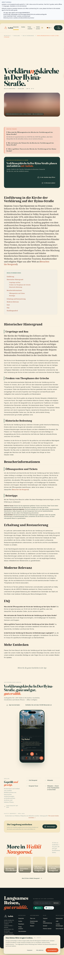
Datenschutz (59, 918)
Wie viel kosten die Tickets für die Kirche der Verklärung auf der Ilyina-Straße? (30, 144)
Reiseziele (16, 27)
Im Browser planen (49, 183)
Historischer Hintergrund (15, 279)
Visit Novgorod (33, 780)
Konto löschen (59, 928)
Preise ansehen (30, 27)
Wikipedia (50, 780)
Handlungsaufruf (12, 311)
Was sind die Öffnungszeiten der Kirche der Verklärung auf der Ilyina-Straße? (29, 133)
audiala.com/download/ (23, 16)
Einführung (10, 277)
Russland (17, 35)
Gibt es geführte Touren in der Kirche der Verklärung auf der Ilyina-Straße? (31, 150)
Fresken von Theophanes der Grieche (19, 285)
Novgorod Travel (33, 786)
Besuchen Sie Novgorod (20, 489)
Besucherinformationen (14, 290)
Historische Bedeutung (15, 287)
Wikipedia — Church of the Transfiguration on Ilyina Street (53, 787)
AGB (57, 921)
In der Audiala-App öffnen (47, 177)
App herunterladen (14, 705)
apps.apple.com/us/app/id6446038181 (19, 12)
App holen (59, 27)
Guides (23, 27)
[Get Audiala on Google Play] (49, 907)
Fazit (8, 305)
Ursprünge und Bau (14, 282)
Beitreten (56, 903)
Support (45, 918)
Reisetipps (12, 295)
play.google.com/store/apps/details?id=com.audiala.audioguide (29, 14)
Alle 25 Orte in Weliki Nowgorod (31, 878)
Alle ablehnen (39, 950)
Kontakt (45, 925)
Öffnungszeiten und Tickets (17, 293)
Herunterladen (22, 931)
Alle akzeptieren (52, 950)
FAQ (8, 308)
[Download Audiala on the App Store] (38, 907)
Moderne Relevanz (13, 302)
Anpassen (29, 950)
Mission (32, 925)
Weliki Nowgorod (28, 35)
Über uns (32, 918)
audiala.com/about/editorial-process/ (23, 18)
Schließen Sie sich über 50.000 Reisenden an (38, 705)
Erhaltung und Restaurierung (16, 299)
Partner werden (47, 928)
